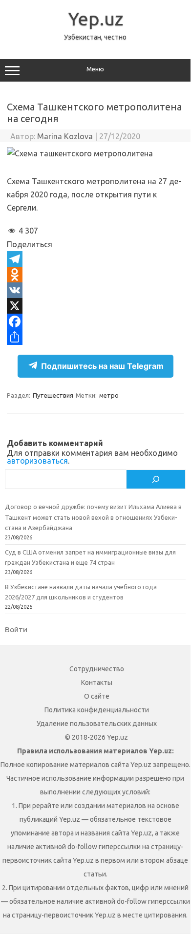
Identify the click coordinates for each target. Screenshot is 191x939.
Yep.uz (95, 18)
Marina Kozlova (65, 136)
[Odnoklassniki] (95, 274)
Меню (95, 69)
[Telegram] (95, 259)
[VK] (95, 290)
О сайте (96, 696)
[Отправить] (95, 337)
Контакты (96, 682)
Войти (16, 629)
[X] (95, 306)
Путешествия (53, 395)
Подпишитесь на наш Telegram (102, 366)
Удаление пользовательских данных (97, 723)
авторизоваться (37, 460)
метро (109, 395)
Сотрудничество (96, 669)
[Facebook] (95, 321)
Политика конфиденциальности (96, 710)
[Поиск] (156, 479)
